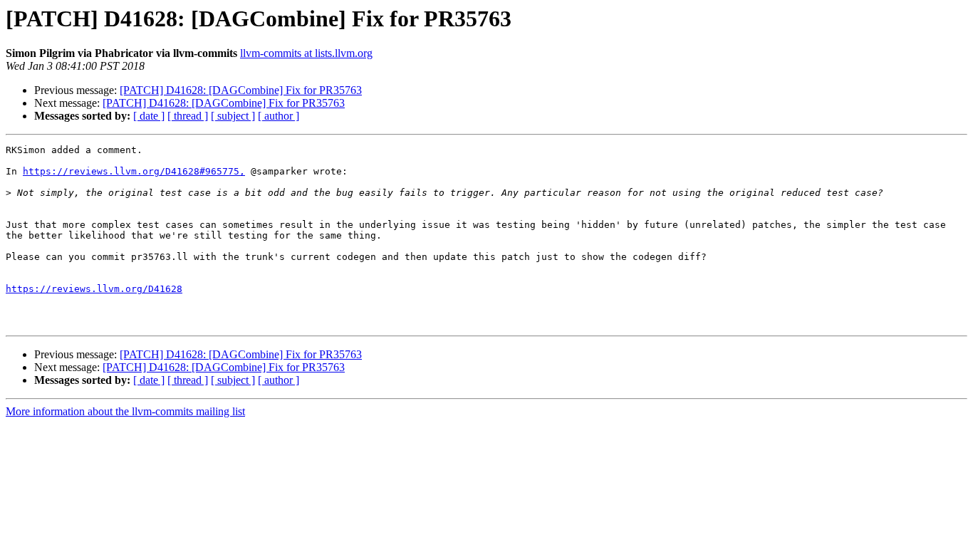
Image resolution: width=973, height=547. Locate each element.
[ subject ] (233, 116)
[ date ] (149, 116)
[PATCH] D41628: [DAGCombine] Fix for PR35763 (241, 90)
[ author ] (278, 116)
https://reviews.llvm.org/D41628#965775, (134, 171)
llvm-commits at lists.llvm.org (306, 53)
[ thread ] (187, 116)
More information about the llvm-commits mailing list (125, 411)
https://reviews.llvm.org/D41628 (94, 288)
